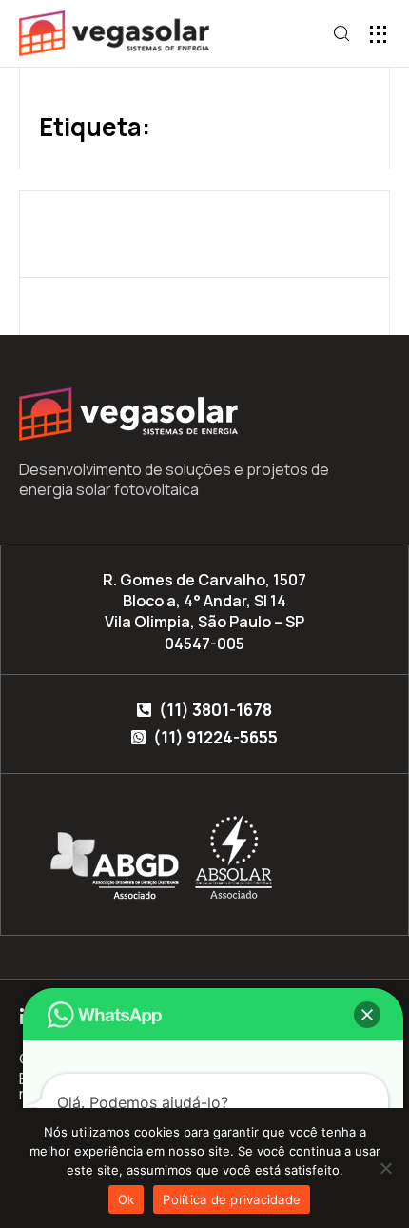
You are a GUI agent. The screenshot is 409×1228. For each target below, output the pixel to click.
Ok (126, 1199)
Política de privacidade (232, 1199)
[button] (378, 34)
